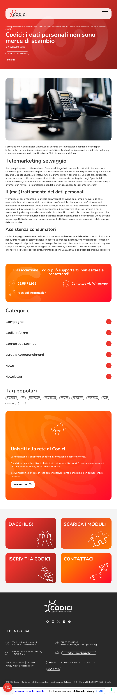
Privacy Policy (11, 666)
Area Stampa (54, 669)
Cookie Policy (27, 666)
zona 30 (64, 398)
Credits (108, 682)
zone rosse (34, 398)
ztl (22, 398)
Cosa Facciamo (70, 662)
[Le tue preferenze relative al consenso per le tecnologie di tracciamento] (112, 690)
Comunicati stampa (17, 53)
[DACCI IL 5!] (30, 533)
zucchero (12, 398)
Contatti (88, 662)
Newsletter (13, 376)
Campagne (14, 322)
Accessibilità (33, 662)
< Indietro (10, 59)
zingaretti (78, 398)
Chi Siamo (52, 662)
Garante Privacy (59, 174)
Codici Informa (16, 333)
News (9, 365)
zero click (93, 398)
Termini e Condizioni (14, 662)
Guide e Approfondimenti (24, 355)
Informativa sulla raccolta (29, 691)
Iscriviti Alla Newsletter (79, 653)
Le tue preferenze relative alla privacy (71, 691)
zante (105, 398)
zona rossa (50, 398)
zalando (11, 403)
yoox (22, 403)
